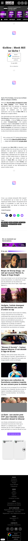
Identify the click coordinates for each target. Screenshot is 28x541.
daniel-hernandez (13, 224)
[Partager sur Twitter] (10, 216)
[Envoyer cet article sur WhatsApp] (18, 216)
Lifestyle (14, 496)
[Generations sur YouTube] (16, 529)
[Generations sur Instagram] (20, 529)
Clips (14, 520)
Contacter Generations (14, 525)
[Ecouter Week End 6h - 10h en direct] (14, 244)
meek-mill (6, 222)
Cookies (2, 539)
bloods (19, 224)
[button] (8, 449)
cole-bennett (22, 222)
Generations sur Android (14, 505)
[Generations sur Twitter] (11, 529)
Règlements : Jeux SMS (14, 511)
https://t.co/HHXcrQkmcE (19, 139)
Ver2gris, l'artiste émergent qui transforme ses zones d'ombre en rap (12, 307)
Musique (12, 19)
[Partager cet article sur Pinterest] (14, 216)
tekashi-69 (15, 222)
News (6, 19)
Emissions (14, 479)
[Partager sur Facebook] (6, 216)
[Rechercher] (22, 3)
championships (4, 224)
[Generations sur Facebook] (7, 529)
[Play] (2, 13)
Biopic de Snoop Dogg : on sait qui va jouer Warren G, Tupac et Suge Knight (12, 273)
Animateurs (14, 481)
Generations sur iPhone (14, 503)
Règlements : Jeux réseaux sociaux (14, 510)
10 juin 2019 (23, 141)
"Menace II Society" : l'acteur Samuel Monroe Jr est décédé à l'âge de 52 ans (13, 349)
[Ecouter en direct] (19, 3)
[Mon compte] (25, 3)
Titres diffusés (14, 484)
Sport (19, 19)
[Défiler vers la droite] (23, 449)
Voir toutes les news (14, 434)
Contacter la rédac (14, 498)
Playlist (14, 482)
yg (2, 222)
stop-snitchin (4, 226)
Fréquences (14, 486)
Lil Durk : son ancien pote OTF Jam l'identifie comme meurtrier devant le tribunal (12, 417)
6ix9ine (10, 222)
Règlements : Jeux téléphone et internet (14, 513)
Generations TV (14, 518)
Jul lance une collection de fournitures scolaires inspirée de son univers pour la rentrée (14, 382)
